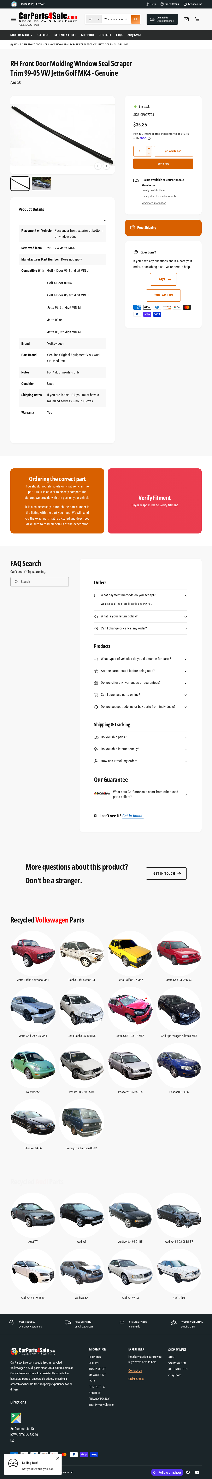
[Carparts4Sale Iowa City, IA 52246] (14, 4)
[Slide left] (98, 166)
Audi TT (33, 1242)
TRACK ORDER (97, 1369)
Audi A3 (81, 1242)
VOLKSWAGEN (177, 1363)
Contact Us (135, 1370)
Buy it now (163, 163)
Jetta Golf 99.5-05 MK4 (33, 1036)
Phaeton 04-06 (33, 1148)
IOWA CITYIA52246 (33, 4)
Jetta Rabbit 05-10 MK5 (81, 1036)
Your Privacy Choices (101, 1405)
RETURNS (94, 1363)
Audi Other (179, 1298)
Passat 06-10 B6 (179, 1092)
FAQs (161, 279)
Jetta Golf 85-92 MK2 (130, 980)
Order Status (172, 4)
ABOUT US (95, 1393)
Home (17, 44)
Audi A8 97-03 (130, 1298)
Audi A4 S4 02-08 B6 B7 (179, 1242)
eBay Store (174, 1375)
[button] (13, 19)
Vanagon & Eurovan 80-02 (81, 1148)
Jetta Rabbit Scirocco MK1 (33, 980)
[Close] (58, 1458)
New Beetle (33, 1092)
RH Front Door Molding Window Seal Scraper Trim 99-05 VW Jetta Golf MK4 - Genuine (76, 44)
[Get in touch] (186, 19)
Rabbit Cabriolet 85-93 (82, 980)
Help (153, 4)
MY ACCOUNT (97, 1375)
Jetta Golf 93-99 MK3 (179, 980)
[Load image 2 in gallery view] (41, 183)
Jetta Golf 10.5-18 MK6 (130, 1036)
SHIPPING (95, 1357)
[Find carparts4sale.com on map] (16, 1423)
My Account (195, 4)
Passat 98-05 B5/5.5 (130, 1092)
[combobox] (122, 19)
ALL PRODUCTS (178, 1369)
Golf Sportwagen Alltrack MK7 (179, 1036)
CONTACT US (163, 295)
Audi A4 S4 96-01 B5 (130, 1242)
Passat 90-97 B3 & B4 (81, 1092)
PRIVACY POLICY (99, 1399)
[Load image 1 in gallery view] (20, 183)
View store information (154, 203)
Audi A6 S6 (81, 1298)
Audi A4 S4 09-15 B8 (33, 1298)
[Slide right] (106, 166)
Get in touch (164, 873)
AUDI (171, 1357)
